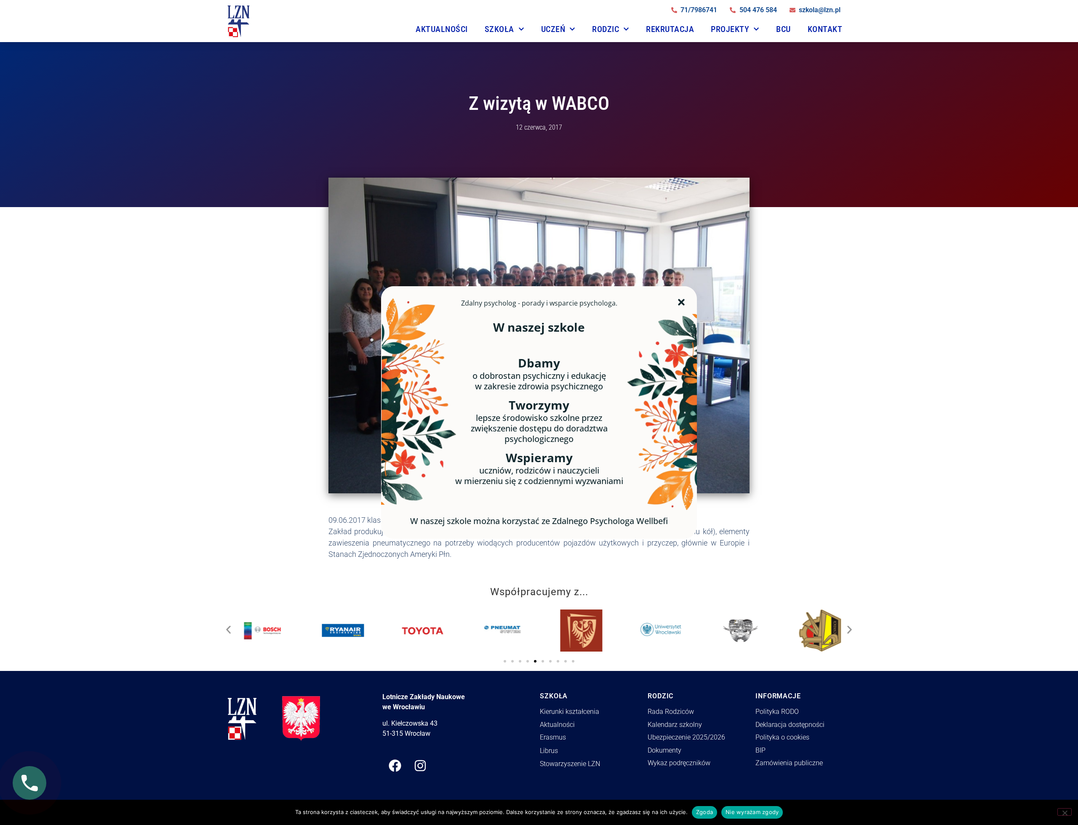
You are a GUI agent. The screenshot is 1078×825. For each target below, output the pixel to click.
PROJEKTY (730, 29)
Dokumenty (664, 750)
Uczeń (553, 29)
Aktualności (442, 29)
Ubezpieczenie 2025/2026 (686, 737)
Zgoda (704, 812)
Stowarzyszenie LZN (570, 764)
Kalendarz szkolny (675, 725)
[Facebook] (395, 765)
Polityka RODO (777, 712)
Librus (549, 751)
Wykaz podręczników (679, 763)
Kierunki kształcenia (569, 712)
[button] (228, 627)
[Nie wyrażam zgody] (1064, 812)
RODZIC (605, 29)
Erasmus (553, 737)
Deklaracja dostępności (790, 725)
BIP (760, 750)
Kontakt (825, 29)
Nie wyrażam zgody (752, 812)
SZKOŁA (499, 29)
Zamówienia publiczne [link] (789, 763)
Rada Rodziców (671, 712)
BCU (783, 29)
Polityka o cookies (782, 737)
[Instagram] (420, 765)
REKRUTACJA (670, 29)
